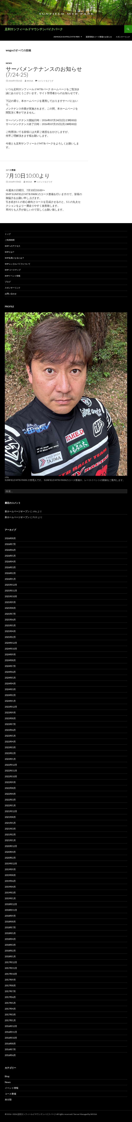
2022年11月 (11, 770)
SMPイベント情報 (12, 276)
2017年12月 (11, 962)
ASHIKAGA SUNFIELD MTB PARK (67, 37)
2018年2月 (10, 950)
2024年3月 (10, 689)
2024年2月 (10, 695)
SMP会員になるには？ (14, 258)
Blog (7, 1076)
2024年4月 (10, 683)
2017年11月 (11, 968)
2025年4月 (10, 631)
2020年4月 (10, 851)
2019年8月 (10, 875)
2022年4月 (10, 793)
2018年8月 (10, 921)
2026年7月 (10, 544)
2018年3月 (10, 944)
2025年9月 (10, 602)
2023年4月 (10, 741)
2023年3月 (10, 747)
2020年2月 (10, 857)
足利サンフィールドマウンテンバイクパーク (34, 29)
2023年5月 (10, 735)
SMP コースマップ (13, 270)
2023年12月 (11, 706)
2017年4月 (10, 1008)
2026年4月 (10, 561)
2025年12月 (11, 584)
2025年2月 (10, 637)
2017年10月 (11, 973)
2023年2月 (10, 753)
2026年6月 (10, 549)
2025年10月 (11, 596)
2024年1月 (10, 700)
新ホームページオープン (17, 511)
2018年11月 (11, 910)
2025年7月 (10, 613)
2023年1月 (10, 759)
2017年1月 (10, 1020)
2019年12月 (11, 863)
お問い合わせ (10, 293)
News (9, 63)
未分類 (8, 1099)
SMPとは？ (9, 252)
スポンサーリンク (123, 37)
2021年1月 (10, 840)
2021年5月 (10, 822)
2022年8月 (10, 788)
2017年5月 (10, 1002)
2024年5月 (10, 677)
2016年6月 (10, 1055)
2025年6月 (10, 619)
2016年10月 (11, 1037)
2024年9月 (10, 654)
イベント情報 (11, 1088)
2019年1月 (10, 898)
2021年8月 (10, 817)
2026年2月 (10, 573)
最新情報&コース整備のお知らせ (99, 37)
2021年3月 (10, 828)
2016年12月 (11, 1026)
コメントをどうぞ (45, 81)
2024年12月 (11, 642)
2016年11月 (11, 1032)
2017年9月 (10, 979)
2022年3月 (10, 799)
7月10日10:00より (28, 175)
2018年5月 (10, 933)
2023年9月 (10, 712)
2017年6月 (10, 997)
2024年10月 (11, 648)
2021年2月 (10, 834)
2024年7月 (10, 666)
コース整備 (10, 170)
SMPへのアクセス (12, 246)
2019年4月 (10, 886)
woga (30, 81)
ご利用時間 (9, 240)
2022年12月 (11, 764)
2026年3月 (10, 567)
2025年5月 (10, 625)
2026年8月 (10, 538)
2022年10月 (11, 776)
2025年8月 (10, 608)
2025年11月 (11, 590)
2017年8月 (10, 985)
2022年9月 (10, 782)
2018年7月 (10, 927)
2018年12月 (11, 904)
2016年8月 (10, 1043)
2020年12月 (11, 846)
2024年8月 (10, 660)
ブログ (8, 282)
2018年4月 (10, 939)
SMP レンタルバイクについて (17, 264)
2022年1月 (10, 805)
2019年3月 (10, 892)
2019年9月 (10, 869)
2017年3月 (10, 1014)
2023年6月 (10, 730)
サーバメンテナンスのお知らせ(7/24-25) (44, 71)
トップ (8, 234)
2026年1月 (10, 579)
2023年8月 (10, 718)
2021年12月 (11, 811)
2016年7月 (10, 1049)
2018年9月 (10, 915)
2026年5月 (10, 555)
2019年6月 (10, 881)
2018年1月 (10, 956)
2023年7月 (10, 724)
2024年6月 (10, 671)
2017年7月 (10, 991)
